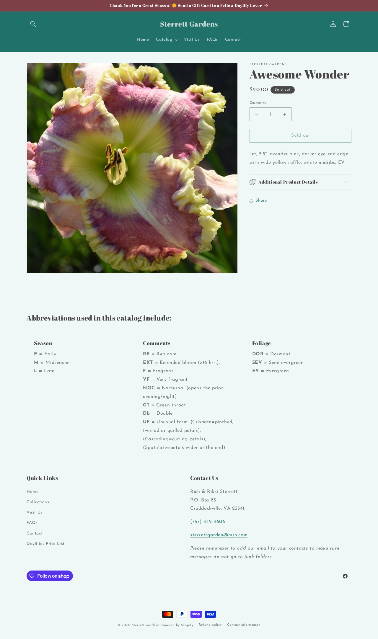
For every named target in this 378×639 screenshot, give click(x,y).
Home (32, 492)
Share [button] (261, 200)
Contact (35, 533)
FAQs (32, 523)
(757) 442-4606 (207, 521)
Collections (38, 502)
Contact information (243, 625)
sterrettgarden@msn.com (218, 535)
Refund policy (210, 625)
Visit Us (35, 512)
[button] (33, 23)
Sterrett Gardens (145, 625)
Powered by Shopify (177, 625)
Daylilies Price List (46, 544)
